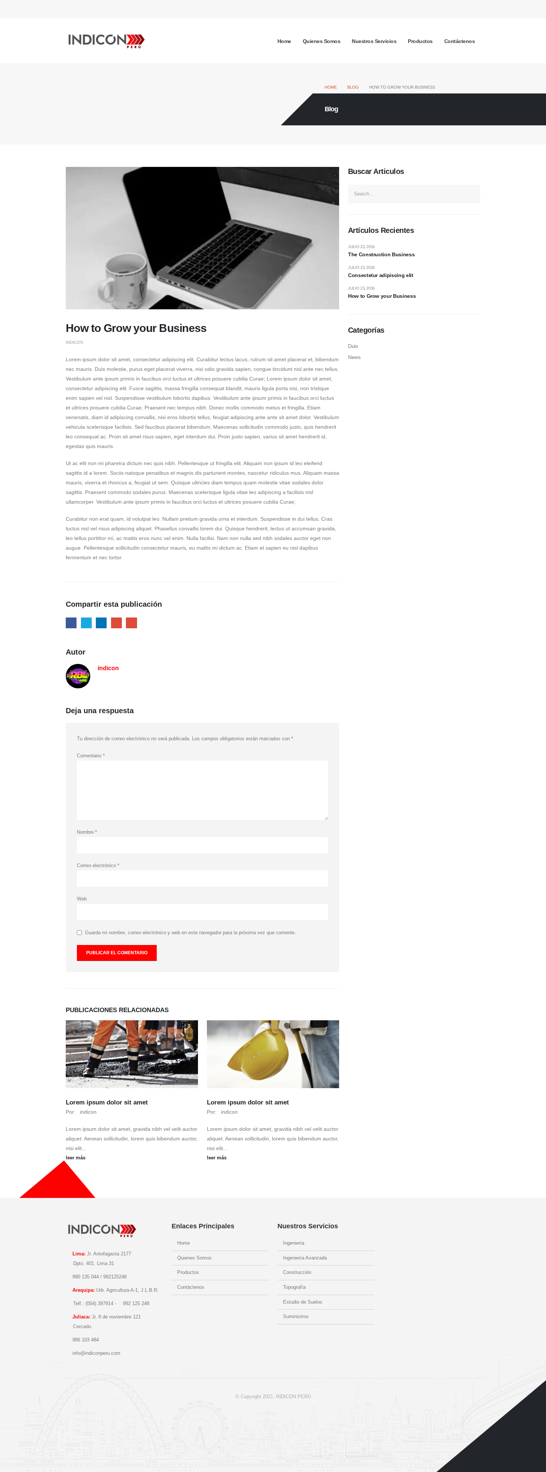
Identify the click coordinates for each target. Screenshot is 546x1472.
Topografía (294, 1287)
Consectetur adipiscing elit (380, 275)
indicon (74, 342)
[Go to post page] (132, 1054)
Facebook (71, 623)
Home (284, 41)
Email (131, 623)
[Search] (472, 194)
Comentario (91, 755)
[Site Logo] (106, 40)
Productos (420, 41)
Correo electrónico (98, 865)
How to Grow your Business (382, 296)
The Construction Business (381, 254)
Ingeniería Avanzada (305, 1258)
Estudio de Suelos (302, 1302)
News (354, 357)
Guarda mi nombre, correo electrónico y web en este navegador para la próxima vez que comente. (190, 932)
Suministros (296, 1316)
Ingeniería (293, 1243)
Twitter (86, 623)
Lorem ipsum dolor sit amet (107, 1102)
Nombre (87, 832)
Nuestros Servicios (374, 41)
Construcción (297, 1272)
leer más (76, 1157)
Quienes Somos (322, 41)
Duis (353, 346)
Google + (116, 623)
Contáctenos (459, 41)
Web (82, 899)
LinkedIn (101, 623)
